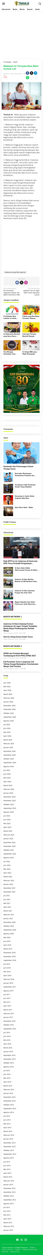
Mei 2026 (6, 686)
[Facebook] (17, 282)
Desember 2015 (9, 1055)
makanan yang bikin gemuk (15, 272)
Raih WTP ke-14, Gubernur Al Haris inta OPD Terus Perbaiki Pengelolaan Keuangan (20, 562)
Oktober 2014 (8, 1105)
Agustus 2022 (8, 857)
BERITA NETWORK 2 (12, 646)
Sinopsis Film (14, 1251)
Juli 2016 (6, 1032)
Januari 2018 (8, 983)
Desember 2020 (9, 922)
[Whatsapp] (27, 77)
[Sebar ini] (27, 73)
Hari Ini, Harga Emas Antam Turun (18, 637)
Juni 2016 (7, 1036)
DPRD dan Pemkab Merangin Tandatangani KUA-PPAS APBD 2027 (19, 654)
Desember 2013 (9, 1143)
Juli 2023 (6, 816)
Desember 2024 (9, 751)
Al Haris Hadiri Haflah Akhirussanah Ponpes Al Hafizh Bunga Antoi (26, 569)
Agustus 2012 (8, 1203)
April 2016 (7, 1044)
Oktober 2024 (8, 759)
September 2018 (9, 960)
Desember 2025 (9, 705)
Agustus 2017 (8, 991)
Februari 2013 (8, 1181)
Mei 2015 (6, 1078)
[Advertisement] (21, 36)
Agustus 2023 (8, 812)
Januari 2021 (8, 918)
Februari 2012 (8, 1226)
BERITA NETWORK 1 (12, 617)
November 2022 (9, 846)
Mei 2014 (6, 1124)
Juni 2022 (7, 865)
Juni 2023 (7, 819)
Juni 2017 (7, 998)
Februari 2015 (8, 1089)
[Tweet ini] (31, 73)
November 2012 (9, 1192)
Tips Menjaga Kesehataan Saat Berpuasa (9, 353)
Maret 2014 (7, 1131)
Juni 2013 (7, 1165)
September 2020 (9, 930)
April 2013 (7, 1173)
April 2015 (7, 1082)
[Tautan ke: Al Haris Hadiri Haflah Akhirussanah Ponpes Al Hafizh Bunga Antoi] (8, 572)
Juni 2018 (7, 968)
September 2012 (9, 1200)
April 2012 (7, 1219)
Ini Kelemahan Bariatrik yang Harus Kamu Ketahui (11, 335)
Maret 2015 (7, 1086)
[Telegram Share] (35, 73)
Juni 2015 (7, 1074)
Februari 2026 (8, 698)
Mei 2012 (6, 1215)
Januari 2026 (8, 702)
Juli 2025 (6, 724)
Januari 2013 (8, 1184)
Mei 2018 (6, 972)
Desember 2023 (9, 797)
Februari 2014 (8, 1135)
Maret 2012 (7, 1222)
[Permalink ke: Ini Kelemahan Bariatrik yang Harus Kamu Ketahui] (12, 327)
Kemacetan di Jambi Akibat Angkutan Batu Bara (24, 497)
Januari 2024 (8, 793)
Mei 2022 (6, 869)
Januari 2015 (8, 1093)
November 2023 (9, 800)
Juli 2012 (6, 1207)
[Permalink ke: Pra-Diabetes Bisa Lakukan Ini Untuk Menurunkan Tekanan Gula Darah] (12, 309)
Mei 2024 (6, 778)
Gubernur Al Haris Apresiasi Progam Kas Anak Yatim (25, 592)
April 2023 (7, 827)
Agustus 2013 (8, 1158)
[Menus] (3, 3)
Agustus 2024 (8, 766)
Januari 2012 (8, 1230)
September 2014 (9, 1108)
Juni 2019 (7, 941)
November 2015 (9, 1059)
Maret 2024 (7, 785)
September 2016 (9, 1029)
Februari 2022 (8, 880)
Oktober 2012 (8, 1196)
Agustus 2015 (8, 1067)
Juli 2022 (6, 861)
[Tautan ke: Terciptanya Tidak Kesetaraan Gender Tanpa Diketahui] (8, 488)
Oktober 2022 (8, 850)
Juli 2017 (6, 994)
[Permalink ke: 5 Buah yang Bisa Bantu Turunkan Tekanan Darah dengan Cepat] (31, 309)
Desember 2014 (9, 1097)
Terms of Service (7, 1249)
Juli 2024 (6, 770)
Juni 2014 (7, 1120)
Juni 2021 (7, 899)
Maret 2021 (7, 911)
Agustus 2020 (8, 933)
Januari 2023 (8, 838)
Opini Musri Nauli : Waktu (24, 507)
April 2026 (7, 690)
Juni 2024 (7, 774)
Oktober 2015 (8, 1063)
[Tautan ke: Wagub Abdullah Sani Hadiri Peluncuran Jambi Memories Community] (8, 606)
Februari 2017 (8, 1013)
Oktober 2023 (8, 804)
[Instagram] (26, 282)
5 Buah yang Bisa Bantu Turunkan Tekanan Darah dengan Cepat (30, 317)
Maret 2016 (7, 1048)
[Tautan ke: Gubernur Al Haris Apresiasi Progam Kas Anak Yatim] (8, 594)
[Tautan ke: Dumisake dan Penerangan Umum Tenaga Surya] (21, 453)
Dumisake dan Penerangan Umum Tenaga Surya (18, 468)
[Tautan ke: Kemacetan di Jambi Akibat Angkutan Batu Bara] (8, 500)
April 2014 (7, 1127)
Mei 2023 (6, 823)
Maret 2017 (7, 1010)
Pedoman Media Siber (29, 1249)
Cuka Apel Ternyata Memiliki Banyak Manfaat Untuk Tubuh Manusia (29, 335)
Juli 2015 (6, 1070)
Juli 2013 (6, 1162)
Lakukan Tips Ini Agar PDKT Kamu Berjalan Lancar (31, 291)
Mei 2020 (6, 937)
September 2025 (9, 717)
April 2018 (7, 975)
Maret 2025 (7, 740)
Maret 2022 (7, 876)
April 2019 (7, 945)
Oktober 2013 (8, 1150)
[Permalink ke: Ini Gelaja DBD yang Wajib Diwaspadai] (31, 345)
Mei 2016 (6, 1040)
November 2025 (9, 709)
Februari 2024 (8, 789)
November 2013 (9, 1146)
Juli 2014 (6, 1116)
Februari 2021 (8, 914)
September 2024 (9, 762)
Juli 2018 (6, 964)
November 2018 (9, 956)
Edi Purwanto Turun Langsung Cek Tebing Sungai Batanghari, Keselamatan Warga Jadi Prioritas (20, 664)
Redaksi (32, 1247)
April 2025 (7, 736)
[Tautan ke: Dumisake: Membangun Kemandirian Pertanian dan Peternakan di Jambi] (8, 477)
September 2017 (9, 987)
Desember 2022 (9, 842)
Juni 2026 (7, 683)
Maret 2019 (7, 949)
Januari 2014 (8, 1139)
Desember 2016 (9, 1021)
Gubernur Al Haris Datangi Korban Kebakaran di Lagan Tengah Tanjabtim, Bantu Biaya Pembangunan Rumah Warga (20, 627)
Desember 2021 (9, 888)
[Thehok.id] (22, 3)
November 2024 (9, 755)
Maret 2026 (7, 694)
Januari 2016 (8, 1051)
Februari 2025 (8, 743)
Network (17, 1249)
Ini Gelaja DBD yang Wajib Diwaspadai (29, 353)
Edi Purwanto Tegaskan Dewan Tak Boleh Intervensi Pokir (11, 291)
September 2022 (9, 854)
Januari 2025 (8, 747)
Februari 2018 (8, 979)
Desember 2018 (9, 952)
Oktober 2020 (8, 926)
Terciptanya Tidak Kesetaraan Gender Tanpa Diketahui (25, 486)
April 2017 (7, 1006)
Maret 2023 (7, 831)
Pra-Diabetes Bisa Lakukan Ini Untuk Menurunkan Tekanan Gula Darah (11, 317)
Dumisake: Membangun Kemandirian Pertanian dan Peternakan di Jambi (24, 475)
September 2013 (9, 1154)
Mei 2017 (6, 1002)
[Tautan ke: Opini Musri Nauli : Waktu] (8, 511)
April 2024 (7, 781)
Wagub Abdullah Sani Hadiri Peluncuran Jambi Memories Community (25, 603)
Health (5, 77)
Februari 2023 (8, 835)
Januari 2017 (8, 1017)
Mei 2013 (6, 1169)
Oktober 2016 (8, 1025)
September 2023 (9, 808)
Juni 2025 (7, 728)
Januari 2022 (8, 884)
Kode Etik (5, 1251)
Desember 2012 (9, 1188)
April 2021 (7, 907)
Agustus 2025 (8, 721)
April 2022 (7, 873)
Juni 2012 (7, 1211)
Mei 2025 (6, 732)
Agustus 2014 (8, 1112)
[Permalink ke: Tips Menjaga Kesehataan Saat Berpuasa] (12, 345)
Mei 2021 (6, 903)
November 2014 (9, 1101)
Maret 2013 (7, 1177)
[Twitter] (21, 282)
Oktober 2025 (8, 713)
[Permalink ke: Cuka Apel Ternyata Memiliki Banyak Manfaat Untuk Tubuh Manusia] (31, 327)
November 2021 (9, 892)
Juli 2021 (6, 895)
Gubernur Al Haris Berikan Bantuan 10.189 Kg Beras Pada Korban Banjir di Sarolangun (25, 580)
